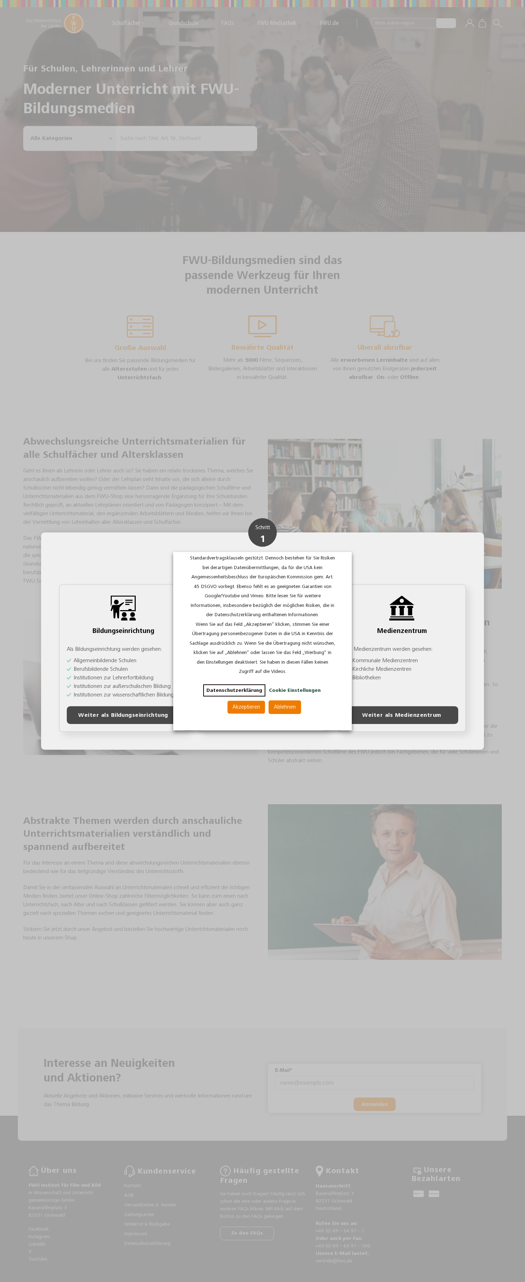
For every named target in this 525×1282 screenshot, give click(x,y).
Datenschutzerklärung (234, 690)
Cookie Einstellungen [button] (295, 690)
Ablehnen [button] (285, 707)
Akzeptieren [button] (246, 707)
